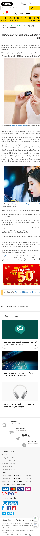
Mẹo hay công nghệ (9, 28)
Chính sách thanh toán (9, 469)
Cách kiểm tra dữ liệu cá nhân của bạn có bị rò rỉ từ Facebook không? (20, 374)
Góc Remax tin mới (22, 306)
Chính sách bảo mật (8, 466)
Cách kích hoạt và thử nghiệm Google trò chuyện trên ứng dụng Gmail (20, 343)
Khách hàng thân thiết (8, 464)
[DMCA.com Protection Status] (20, 513)
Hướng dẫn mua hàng (8, 458)
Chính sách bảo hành (8, 461)
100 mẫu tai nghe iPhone (18, 126)
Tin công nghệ (29, 26)
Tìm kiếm (35, 8)
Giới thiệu (5, 455)
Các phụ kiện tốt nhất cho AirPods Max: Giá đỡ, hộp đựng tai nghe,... (20, 405)
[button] (4, 345)
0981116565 (17, 476)
